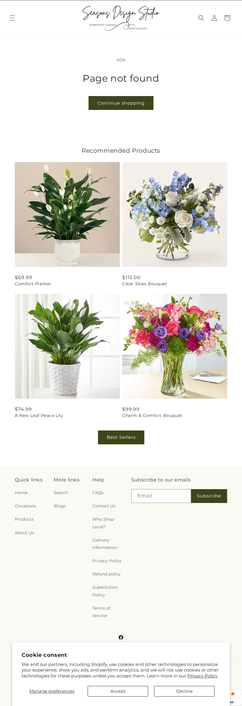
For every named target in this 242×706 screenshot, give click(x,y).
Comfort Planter (33, 283)
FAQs (98, 492)
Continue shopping (121, 103)
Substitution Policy (105, 591)
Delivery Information (104, 543)
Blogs (60, 506)
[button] (12, 17)
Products (24, 519)
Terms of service (101, 612)
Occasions (25, 506)
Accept (118, 691)
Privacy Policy (202, 676)
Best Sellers (121, 437)
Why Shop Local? (103, 523)
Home (21, 492)
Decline (184, 691)
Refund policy (106, 574)
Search (61, 492)
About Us (24, 532)
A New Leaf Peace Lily (39, 415)
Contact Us (103, 506)
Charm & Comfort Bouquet (152, 415)
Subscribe (209, 496)
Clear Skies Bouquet (144, 283)
